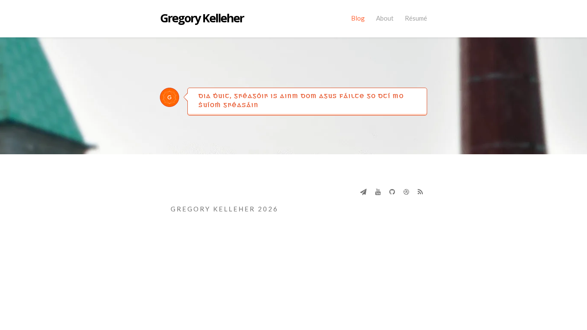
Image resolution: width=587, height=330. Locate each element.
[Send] (363, 191)
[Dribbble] (406, 191)
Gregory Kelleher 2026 (224, 209)
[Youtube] (378, 191)
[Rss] (420, 191)
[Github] (392, 191)
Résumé (416, 18)
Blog (358, 18)
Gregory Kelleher (202, 18)
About (385, 18)
